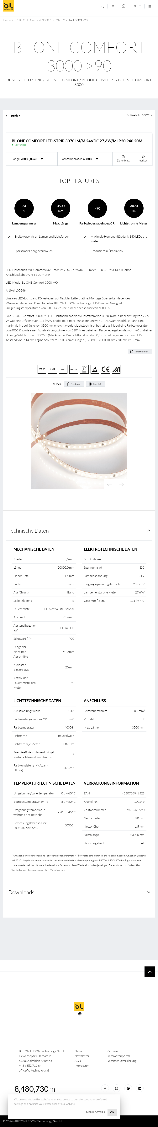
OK (112, 1112)
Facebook (75, 383)
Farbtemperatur (71, 159)
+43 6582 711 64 (30, 1065)
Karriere (112, 1051)
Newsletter (82, 1056)
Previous (109, 484)
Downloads (21, 892)
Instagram (116, 1088)
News (78, 1051)
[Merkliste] (113, 6)
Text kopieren (141, 351)
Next (121, 484)
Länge (16, 159)
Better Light (30, 6)
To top (150, 971)
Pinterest (128, 1088)
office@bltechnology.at (34, 1070)
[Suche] (102, 6)
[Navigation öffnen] (149, 6)
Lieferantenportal (118, 1056)
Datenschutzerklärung (121, 1061)
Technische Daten (28, 530)
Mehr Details (95, 1112)
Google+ (97, 383)
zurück (15, 115)
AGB (78, 1061)
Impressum (82, 1065)
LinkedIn (140, 1088)
